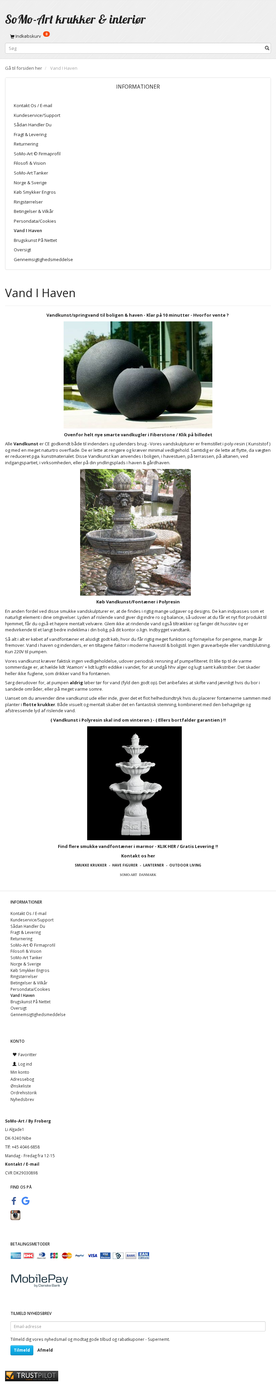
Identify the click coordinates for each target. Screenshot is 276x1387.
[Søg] (267, 48)
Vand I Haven (28, 230)
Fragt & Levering (30, 134)
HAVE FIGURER (125, 865)
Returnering (26, 144)
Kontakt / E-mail (22, 1164)
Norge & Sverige (30, 183)
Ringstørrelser (28, 202)
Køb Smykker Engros (35, 192)
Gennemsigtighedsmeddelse (43, 259)
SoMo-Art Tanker (31, 173)
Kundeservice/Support (37, 115)
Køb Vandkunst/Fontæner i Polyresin (138, 602)
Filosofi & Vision (30, 163)
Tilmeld (22, 1350)
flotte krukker (39, 704)
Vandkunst (25, 444)
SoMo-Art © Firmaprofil (37, 154)
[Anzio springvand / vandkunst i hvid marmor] (134, 783)
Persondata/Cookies (35, 221)
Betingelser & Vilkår (34, 211)
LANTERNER (153, 865)
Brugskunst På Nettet (35, 240)
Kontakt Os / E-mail (33, 105)
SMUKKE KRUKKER (91, 865)
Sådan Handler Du (32, 125)
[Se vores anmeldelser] (31, 1375)
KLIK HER (167, 846)
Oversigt (22, 250)
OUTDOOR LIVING (185, 865)
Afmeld (45, 1350)
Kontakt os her (138, 856)
